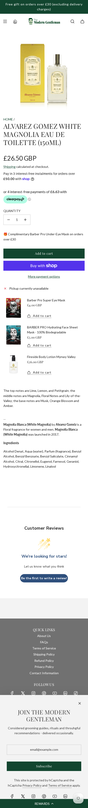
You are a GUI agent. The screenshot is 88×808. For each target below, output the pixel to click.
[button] (44, 803)
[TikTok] (76, 693)
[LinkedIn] (65, 693)
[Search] (72, 21)
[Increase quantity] (25, 220)
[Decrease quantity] (9, 220)
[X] (23, 693)
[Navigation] (5, 21)
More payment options (44, 276)
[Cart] (82, 21)
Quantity (12, 211)
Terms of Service (60, 785)
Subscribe (44, 766)
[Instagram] (33, 693)
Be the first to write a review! (44, 578)
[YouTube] (55, 693)
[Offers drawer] (15, 21)
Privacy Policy (32, 785)
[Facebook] (12, 693)
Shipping (9, 167)
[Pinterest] (44, 693)
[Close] (80, 703)
